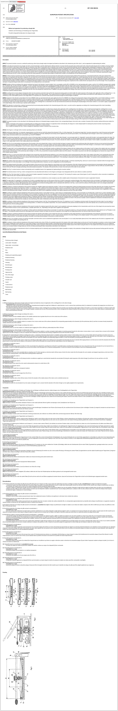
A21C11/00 (76, 17)
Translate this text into (5, 1)
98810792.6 (15, 21)
